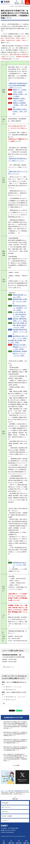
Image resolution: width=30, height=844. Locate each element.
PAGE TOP (15, 799)
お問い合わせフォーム (8, 667)
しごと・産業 (7, 790)
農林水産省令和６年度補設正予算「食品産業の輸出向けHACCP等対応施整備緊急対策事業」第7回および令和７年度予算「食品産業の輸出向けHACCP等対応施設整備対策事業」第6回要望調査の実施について (16, 725)
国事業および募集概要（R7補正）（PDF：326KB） (20, 105)
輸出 (12, 790)
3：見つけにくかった (10, 699)
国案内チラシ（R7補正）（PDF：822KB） (20, 91)
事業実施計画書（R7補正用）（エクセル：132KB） (20, 301)
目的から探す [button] (19, 843)
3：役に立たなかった (10, 689)
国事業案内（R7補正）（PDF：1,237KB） (19, 99)
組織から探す (26, 843)
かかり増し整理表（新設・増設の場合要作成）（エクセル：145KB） (20, 314)
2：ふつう (19, 686)
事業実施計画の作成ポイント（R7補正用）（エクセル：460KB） (20, 308)
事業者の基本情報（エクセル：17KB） (20, 296)
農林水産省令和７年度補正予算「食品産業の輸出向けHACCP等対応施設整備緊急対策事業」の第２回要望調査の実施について (16, 741)
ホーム (2, 790)
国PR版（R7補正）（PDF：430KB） (20, 95)
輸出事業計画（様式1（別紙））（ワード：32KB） (20, 337)
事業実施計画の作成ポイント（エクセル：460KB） (20, 565)
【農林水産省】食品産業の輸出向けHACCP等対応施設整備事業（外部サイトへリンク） (17, 85)
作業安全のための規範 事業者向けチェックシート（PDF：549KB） (20, 347)
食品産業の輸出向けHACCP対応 (13, 717)
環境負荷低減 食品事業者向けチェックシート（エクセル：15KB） (20, 353)
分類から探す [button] (11, 843)
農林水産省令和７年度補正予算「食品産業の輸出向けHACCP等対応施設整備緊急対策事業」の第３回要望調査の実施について (16, 748)
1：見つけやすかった (10, 697)
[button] (22, 2)
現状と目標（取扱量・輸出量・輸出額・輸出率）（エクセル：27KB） (20, 325)
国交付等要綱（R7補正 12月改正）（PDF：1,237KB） (20, 111)
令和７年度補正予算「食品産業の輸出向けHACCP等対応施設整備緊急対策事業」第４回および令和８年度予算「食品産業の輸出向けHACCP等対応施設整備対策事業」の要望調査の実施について (16, 757)
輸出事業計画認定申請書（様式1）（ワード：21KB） (20, 332)
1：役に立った (8, 686)
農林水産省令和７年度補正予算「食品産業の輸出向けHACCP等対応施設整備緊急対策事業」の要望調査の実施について (16, 734)
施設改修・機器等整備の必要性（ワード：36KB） (20, 320)
